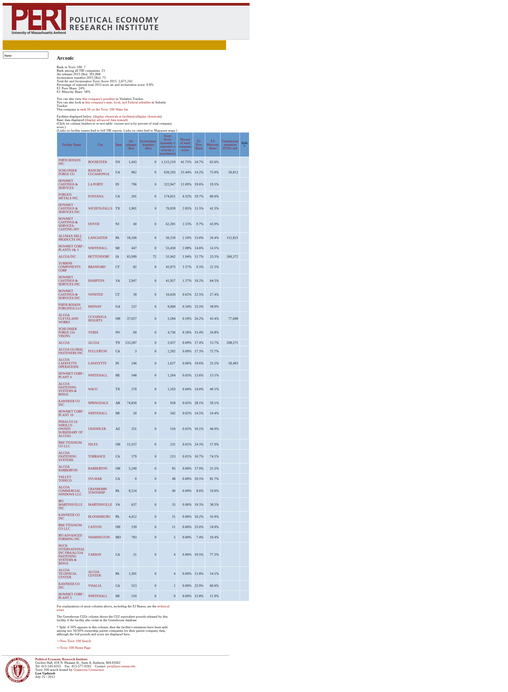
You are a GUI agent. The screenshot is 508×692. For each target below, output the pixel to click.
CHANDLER (97, 428)
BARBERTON (97, 468)
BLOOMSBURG (99, 516)
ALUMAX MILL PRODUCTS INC (70, 237)
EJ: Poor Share (199, 144)
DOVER (93, 224)
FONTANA (95, 196)
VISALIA (94, 585)
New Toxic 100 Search (75, 641)
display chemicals (149, 116)
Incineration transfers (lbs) (148, 144)
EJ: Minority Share (213, 144)
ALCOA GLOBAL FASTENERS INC (71, 351)
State (119, 144)
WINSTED (95, 294)
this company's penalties (98, 98)
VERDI (93, 332)
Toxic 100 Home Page (75, 647)
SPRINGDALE (98, 403)
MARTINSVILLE (100, 504)
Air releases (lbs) (131, 144)
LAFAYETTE (97, 363)
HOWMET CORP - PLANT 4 (71, 375)
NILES (93, 444)
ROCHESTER (97, 162)
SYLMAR (95, 478)
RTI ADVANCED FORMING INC (70, 537)
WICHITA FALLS (100, 208)
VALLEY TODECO (65, 478)
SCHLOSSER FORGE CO (68, 172)
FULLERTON (97, 351)
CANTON (95, 527)
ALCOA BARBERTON (68, 468)
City (100, 144)
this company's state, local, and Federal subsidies (118, 102)
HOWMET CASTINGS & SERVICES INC (69, 208)
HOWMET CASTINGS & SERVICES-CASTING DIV (69, 224)
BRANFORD (97, 267)
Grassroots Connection (88, 669)
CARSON (94, 554)
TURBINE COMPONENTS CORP (70, 267)
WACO (93, 389)
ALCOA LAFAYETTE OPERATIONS (68, 363)
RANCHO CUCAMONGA (98, 172)
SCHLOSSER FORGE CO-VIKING (68, 332)
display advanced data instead (106, 120)
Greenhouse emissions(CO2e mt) (230, 144)
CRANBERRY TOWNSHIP (97, 490)
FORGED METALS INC (68, 196)
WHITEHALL (98, 248)
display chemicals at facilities (113, 116)
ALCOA (64, 342)
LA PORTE (95, 184)
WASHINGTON (99, 537)
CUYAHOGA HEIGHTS (97, 318)
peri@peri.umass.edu (121, 666)
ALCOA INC (67, 256)
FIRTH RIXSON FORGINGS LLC (70, 306)
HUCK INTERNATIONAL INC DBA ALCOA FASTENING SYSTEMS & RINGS (72, 554)
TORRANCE (97, 456)
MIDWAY (95, 306)
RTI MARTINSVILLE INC (71, 504)
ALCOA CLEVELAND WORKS (68, 318)
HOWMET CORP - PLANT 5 (71, 595)
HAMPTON (96, 280)
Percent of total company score (185, 145)
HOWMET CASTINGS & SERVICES (68, 184)
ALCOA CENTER (94, 573)
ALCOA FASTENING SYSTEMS (67, 456)
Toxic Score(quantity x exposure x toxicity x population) (168, 144)
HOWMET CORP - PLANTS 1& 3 (71, 248)
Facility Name (71, 144)
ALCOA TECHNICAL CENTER (68, 573)
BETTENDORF (98, 256)
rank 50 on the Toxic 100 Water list (104, 109)
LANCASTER (97, 237)
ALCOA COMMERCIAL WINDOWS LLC (70, 490)
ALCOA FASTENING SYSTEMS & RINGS (68, 389)
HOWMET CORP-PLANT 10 (71, 413)
